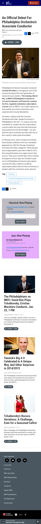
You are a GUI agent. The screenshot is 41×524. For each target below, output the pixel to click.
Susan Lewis (7, 373)
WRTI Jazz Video (9, 473)
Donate (34, 3)
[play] (3, 522)
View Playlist (20, 221)
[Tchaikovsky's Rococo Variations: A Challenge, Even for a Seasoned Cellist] (19, 403)
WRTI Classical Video (10, 477)
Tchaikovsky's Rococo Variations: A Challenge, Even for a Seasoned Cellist (20, 419)
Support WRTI (8, 490)
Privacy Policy (8, 503)
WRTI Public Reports (10, 494)
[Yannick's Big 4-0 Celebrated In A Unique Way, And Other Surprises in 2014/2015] (19, 345)
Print (37, 33)
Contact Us (7, 486)
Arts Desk (11, 174)
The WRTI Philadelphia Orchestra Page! (21, 178)
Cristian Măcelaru (14, 183)
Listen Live (7, 469)
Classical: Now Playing (20, 202)
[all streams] (38, 521)
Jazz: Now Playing (20, 235)
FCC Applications (9, 499)
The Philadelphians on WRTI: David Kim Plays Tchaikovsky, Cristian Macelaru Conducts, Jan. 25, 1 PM (19, 303)
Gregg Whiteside (8, 315)
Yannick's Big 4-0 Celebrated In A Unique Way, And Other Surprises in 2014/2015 (19, 363)
